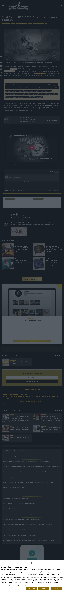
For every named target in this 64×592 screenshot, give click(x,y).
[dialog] (32, 576)
